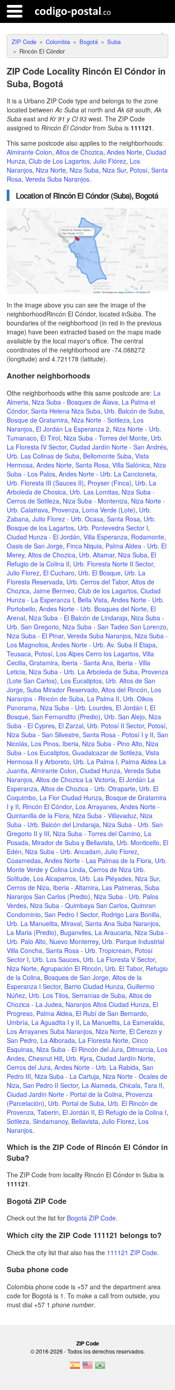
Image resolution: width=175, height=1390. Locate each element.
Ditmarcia (140, 1049)
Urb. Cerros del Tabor (97, 581)
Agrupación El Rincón (70, 968)
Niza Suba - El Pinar (35, 635)
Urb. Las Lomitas (94, 491)
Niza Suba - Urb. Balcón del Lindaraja (80, 820)
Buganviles (75, 932)
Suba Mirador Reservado (62, 689)
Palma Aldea (54, 1013)
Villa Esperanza (105, 536)
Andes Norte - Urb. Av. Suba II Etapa (104, 644)
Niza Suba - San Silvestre (43, 734)
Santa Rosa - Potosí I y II (118, 734)
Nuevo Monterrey (73, 941)
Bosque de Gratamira (37, 419)
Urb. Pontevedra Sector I (113, 527)
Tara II (153, 1085)
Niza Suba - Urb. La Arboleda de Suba (83, 671)
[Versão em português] (100, 1368)
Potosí (139, 169)
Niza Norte (51, 169)
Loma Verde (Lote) (109, 509)
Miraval (71, 923)
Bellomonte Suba (107, 455)
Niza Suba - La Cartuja (67, 1076)
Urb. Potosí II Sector (115, 725)
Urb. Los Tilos (48, 995)
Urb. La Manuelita (32, 923)
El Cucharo (58, 572)
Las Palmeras (121, 887)
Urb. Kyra (79, 1058)
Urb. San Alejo (124, 716)
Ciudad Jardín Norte (124, 1058)
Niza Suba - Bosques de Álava (75, 401)
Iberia (70, 743)
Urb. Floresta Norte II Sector (113, 563)
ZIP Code (87, 1343)
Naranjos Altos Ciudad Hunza (107, 1004)
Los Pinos (45, 743)
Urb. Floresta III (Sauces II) (45, 482)
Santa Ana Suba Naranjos (122, 923)
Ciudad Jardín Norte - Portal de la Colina (64, 1094)
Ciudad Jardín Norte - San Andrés (118, 446)
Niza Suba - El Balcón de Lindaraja (78, 617)
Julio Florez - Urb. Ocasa (67, 518)
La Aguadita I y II (55, 1022)
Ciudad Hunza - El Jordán (43, 536)
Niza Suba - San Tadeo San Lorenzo (114, 626)
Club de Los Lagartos (59, 160)
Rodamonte (147, 536)
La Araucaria (113, 932)
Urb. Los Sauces (55, 959)
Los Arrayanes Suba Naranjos (49, 1031)
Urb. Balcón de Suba (133, 410)
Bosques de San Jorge (76, 977)
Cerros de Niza (28, 887)
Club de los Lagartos (107, 590)
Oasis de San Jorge (35, 545)
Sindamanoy (50, 1121)
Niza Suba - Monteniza (95, 500)
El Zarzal (70, 725)
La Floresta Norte (103, 1040)
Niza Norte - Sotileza (100, 419)
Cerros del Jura (29, 1067)
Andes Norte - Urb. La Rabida (96, 1067)
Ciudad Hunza (100, 770)
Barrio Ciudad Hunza (93, 986)
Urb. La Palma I (95, 761)
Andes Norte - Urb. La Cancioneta (107, 473)
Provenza (65, 509)
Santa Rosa (92, 464)
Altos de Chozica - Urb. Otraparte (88, 788)
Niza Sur (114, 169)
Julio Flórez (109, 160)
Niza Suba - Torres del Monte (105, 437)
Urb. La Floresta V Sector (119, 959)
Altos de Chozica (79, 151)
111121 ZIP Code (132, 1252)
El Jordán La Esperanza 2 (72, 428)
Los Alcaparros (54, 878)
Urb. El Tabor (123, 968)
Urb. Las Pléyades (105, 878)
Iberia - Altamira (75, 887)
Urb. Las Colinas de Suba (43, 455)
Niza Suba (84, 169)
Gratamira (43, 662)
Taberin (48, 1112)
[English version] (87, 1368)
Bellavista (84, 1121)
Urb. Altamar (96, 554)
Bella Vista (92, 599)
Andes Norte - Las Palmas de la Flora (97, 860)
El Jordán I (131, 707)
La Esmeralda (143, 1022)
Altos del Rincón (124, 689)
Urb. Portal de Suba (76, 1103)
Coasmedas (24, 860)
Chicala (129, 1085)
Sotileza (18, 1121)
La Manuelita (101, 1022)
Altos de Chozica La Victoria (75, 779)
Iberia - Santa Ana (87, 662)
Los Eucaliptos (81, 680)
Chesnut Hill (45, 1058)
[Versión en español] (75, 1368)
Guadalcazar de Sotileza (107, 752)
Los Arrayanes (96, 806)
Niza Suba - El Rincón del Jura (79, 1049)
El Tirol (50, 437)
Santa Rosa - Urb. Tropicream (88, 950)
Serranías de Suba (98, 995)
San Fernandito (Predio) (66, 716)
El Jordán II (78, 1112)
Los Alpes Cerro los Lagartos (97, 653)
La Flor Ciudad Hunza (70, 797)
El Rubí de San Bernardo (111, 1013)
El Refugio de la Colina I (132, 1112)
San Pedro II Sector (50, 1085)
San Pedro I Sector (71, 914)
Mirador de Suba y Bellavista (72, 842)
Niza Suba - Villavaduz (104, 815)
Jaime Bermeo (53, 590)
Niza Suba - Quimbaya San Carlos (78, 905)
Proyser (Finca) (109, 482)
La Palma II (103, 698)
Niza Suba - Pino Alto (112, 743)
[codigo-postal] (72, 11)
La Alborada (57, 1040)
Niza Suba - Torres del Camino (96, 833)
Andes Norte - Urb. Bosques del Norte (93, 608)
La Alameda (99, 1085)
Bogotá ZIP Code (91, 1217)
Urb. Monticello (138, 842)
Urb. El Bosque (99, 572)
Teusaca (19, 653)
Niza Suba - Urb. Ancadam (63, 851)
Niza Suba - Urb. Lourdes (76, 707)
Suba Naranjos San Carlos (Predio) (83, 892)
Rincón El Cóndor (47, 806)
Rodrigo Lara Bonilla (130, 914)
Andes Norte (124, 151)
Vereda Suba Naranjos (57, 178)
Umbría (17, 1022)
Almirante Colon (29, 151)
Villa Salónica (131, 464)
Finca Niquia (84, 545)
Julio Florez (23, 572)
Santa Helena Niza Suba (66, 410)
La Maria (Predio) (32, 932)
